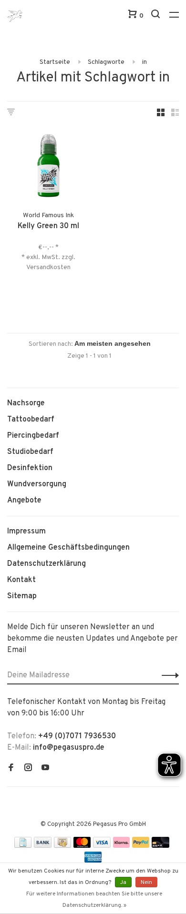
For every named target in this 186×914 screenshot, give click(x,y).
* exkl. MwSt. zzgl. (48, 257)
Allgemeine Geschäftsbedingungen (68, 547)
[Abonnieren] (167, 675)
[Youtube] (45, 768)
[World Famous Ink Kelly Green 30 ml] (48, 167)
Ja (123, 882)
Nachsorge (26, 403)
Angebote (24, 500)
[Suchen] (156, 16)
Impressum (26, 531)
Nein (146, 882)
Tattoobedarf (30, 419)
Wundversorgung (36, 484)
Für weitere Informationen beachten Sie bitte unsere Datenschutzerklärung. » (94, 899)
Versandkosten (48, 267)
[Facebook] (11, 768)
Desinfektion (29, 468)
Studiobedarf (30, 452)
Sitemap (22, 596)
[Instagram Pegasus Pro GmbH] (28, 768)
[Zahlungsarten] (22, 846)
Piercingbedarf (33, 436)
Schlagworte (106, 62)
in (144, 62)
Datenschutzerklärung (46, 564)
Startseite (55, 62)
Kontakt (21, 580)
